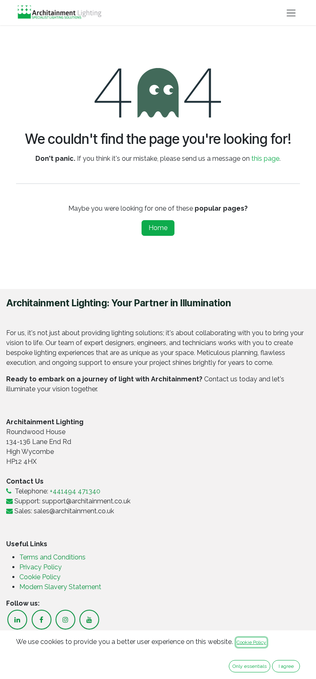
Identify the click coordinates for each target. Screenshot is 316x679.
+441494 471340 (75, 491)
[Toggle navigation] (291, 12)
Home (158, 228)
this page (265, 158)
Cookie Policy (39, 577)
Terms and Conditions (52, 557)
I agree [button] (286, 666)
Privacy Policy (41, 567)
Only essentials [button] (249, 666)
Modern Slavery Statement (60, 587)
